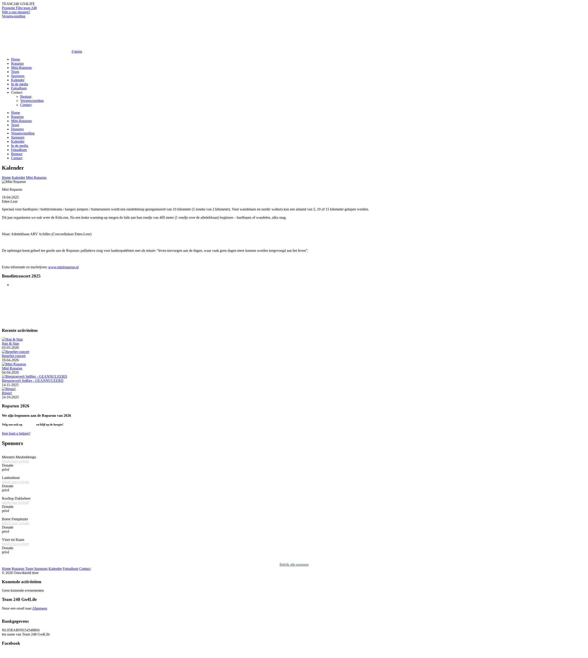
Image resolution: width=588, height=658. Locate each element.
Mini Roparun (36, 177)
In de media (19, 84)
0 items (77, 51)
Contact (25, 105)
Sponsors (17, 76)
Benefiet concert (13, 356)
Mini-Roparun (21, 68)
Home (15, 59)
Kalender (17, 80)
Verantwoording (13, 16)
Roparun (17, 63)
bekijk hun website (15, 461)
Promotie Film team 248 (19, 8)
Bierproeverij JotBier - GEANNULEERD (32, 381)
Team (15, 72)
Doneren (17, 129)
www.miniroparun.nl (63, 267)
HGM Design (49, 573)
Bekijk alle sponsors (294, 564)
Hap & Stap (10, 343)
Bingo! (7, 393)
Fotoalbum (19, 88)
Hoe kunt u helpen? (16, 433)
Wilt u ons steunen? (16, 12)
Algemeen (39, 608)
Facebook (29, 424)
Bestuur (25, 96)
